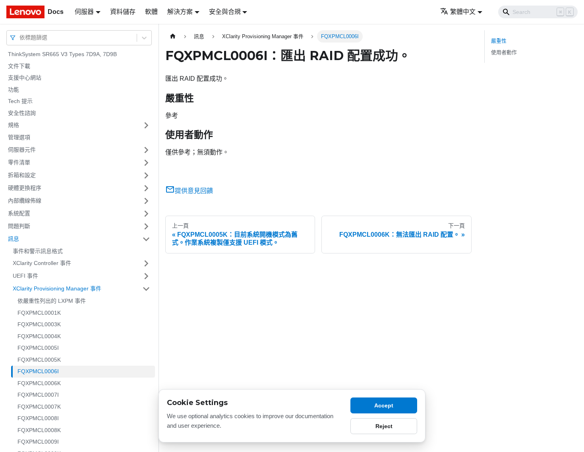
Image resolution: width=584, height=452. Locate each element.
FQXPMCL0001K (39, 313)
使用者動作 (504, 52)
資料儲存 (122, 11)
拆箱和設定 (22, 175)
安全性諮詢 (22, 113)
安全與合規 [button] (225, 11)
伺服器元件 (22, 149)
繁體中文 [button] (463, 11)
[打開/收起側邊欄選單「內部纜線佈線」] (146, 201)
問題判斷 (19, 226)
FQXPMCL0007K (39, 406)
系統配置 (19, 213)
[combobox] (20, 37)
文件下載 (19, 66)
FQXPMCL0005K (39, 360)
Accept (383, 405)
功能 (13, 89)
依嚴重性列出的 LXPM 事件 (51, 301)
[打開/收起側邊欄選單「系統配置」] (146, 213)
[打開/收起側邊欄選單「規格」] (146, 125)
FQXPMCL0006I (38, 371)
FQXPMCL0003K (39, 324)
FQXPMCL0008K (39, 430)
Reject (384, 426)
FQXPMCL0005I (38, 348)
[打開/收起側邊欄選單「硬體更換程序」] (146, 188)
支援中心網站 (24, 77)
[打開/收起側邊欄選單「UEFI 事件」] (146, 276)
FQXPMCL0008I (38, 418)
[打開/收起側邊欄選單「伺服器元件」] (146, 150)
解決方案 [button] (180, 11)
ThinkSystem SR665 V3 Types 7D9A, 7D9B (62, 54)
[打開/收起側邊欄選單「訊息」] (146, 239)
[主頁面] (172, 36)
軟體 (151, 11)
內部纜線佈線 (24, 200)
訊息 (13, 239)
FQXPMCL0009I (38, 441)
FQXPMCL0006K (39, 383)
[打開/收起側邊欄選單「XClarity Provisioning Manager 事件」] (146, 288)
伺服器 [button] (84, 11)
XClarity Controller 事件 (42, 263)
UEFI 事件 (25, 276)
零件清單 (19, 162)
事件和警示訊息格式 (38, 251)
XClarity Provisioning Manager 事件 (57, 288)
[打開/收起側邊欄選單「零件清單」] (146, 162)
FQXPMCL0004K (39, 336)
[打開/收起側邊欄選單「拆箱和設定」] (146, 175)
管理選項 (19, 137)
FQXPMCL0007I (38, 395)
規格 (13, 125)
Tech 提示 (20, 101)
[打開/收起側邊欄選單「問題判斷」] (146, 226)
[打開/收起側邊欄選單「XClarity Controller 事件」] (146, 263)
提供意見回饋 (194, 190)
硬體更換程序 (24, 188)
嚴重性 (499, 41)
